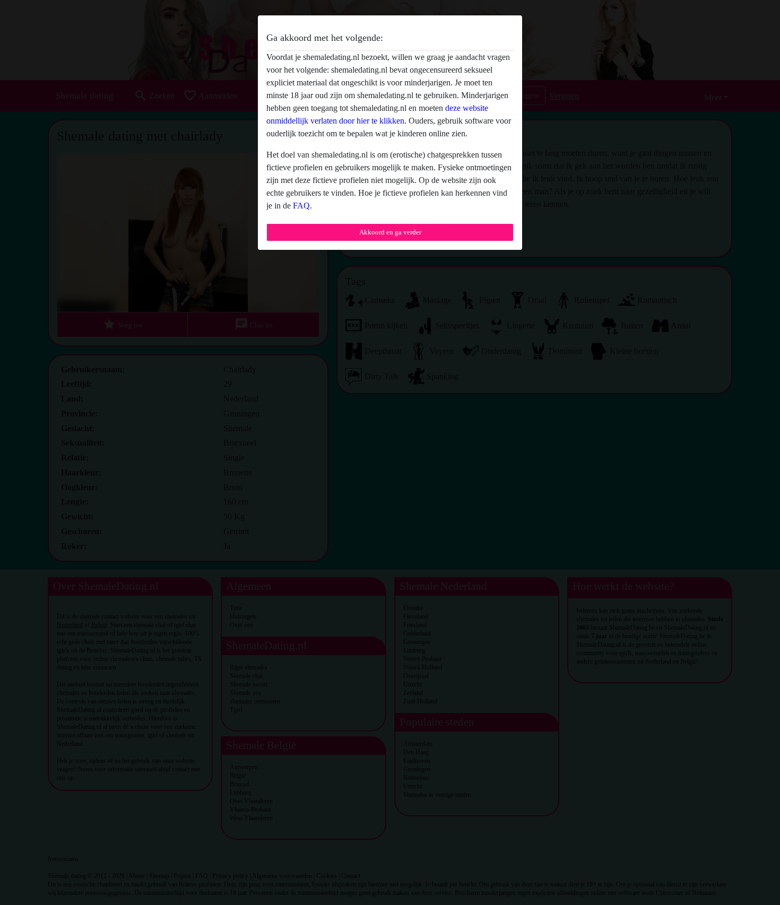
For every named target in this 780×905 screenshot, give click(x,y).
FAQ (301, 205)
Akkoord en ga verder (390, 232)
